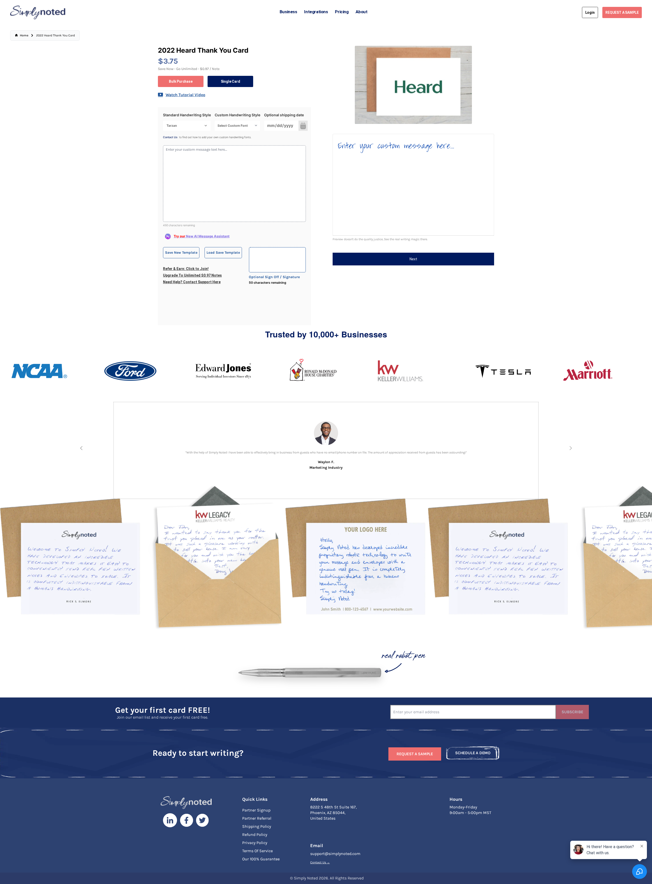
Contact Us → (320, 862)
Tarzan (172, 125)
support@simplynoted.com (335, 853)
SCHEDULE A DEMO (473, 752)
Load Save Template (223, 252)
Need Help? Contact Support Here (192, 282)
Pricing (341, 11)
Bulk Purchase (180, 81)
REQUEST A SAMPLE (622, 12)
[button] (81, 448)
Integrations (316, 11)
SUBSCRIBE (572, 711)
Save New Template (181, 252)
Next (413, 259)
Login (590, 12)
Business (288, 11)
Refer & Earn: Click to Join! (186, 269)
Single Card (230, 81)
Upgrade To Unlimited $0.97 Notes (192, 275)
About (361, 11)
